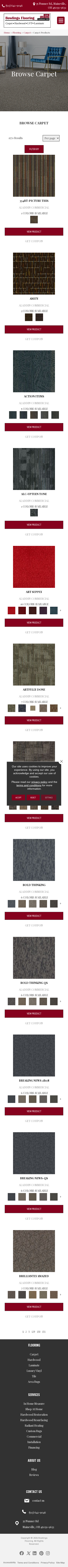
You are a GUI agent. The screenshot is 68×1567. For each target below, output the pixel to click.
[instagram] (48, 1553)
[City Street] (55, 414)
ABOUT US (34, 1460)
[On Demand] (54, 1098)
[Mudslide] (34, 175)
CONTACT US (34, 1491)
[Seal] (54, 903)
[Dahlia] (22, 610)
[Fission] (43, 903)
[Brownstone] (34, 414)
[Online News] (34, 1055)
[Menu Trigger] (61, 20)
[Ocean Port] (23, 414)
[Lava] (32, 903)
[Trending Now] (22, 1098)
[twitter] (28, 1553)
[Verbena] (43, 610)
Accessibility (9, 1562)
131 (44, 1331)
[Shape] (34, 859)
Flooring (16, 32)
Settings (49, 797)
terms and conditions (28, 785)
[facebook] (21, 1553)
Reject (33, 797)
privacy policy (39, 781)
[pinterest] (41, 1553)
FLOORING (34, 1345)
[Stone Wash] (54, 610)
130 (38, 1331)
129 (33, 1331)
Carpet (27, 32)
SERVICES (34, 1394)
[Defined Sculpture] (23, 805)
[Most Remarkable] (22, 707)
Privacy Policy (47, 1563)
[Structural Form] (55, 805)
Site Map (60, 1563)
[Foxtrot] (34, 468)
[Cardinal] (34, 566)
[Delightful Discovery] (34, 664)
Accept (18, 797)
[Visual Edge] (13, 805)
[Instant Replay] (43, 1098)
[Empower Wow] (43, 1294)
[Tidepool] (34, 370)
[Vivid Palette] (54, 707)
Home (7, 32)
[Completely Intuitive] (32, 1294)
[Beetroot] (32, 610)
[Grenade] (22, 903)
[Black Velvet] (39, 316)
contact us (38, 1500)
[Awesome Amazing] (43, 707)
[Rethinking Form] (44, 805)
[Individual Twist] (34, 805)
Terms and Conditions (28, 1563)
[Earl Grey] (44, 414)
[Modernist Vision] (32, 707)
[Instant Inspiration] (54, 1294)
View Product (34, 231)
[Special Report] (32, 1098)
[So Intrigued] (34, 1250)
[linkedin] (34, 1553)
